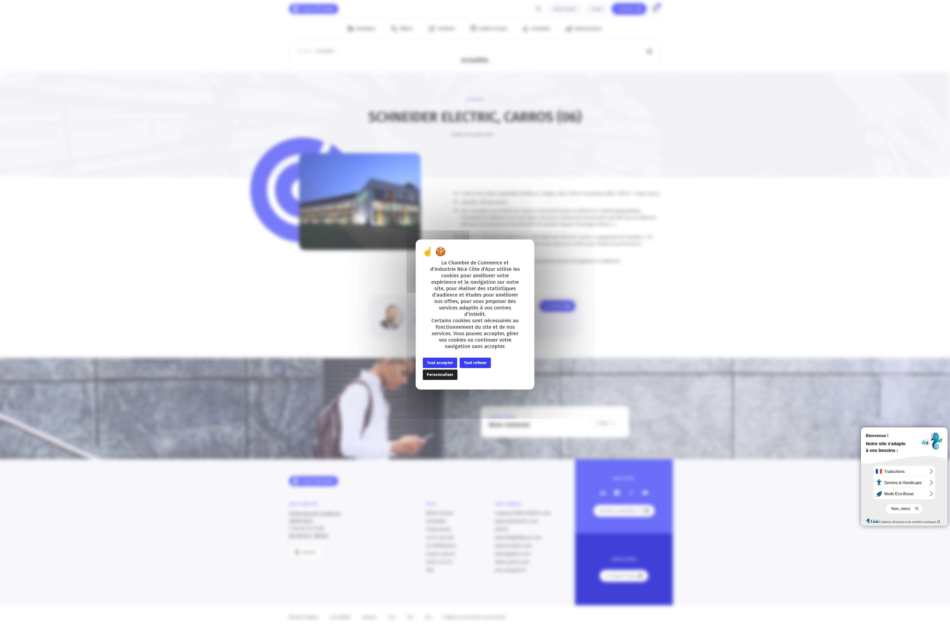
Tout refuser (475, 362)
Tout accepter (440, 362)
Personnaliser (440, 374)
